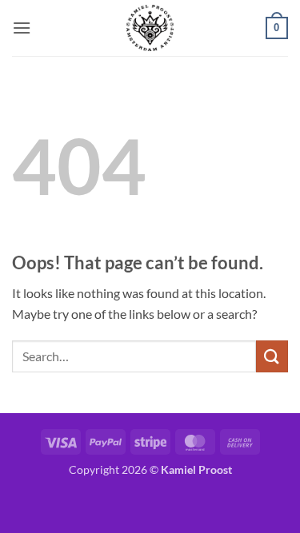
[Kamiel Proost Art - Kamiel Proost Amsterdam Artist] (150, 28)
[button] (21, 27)
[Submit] (272, 356)
